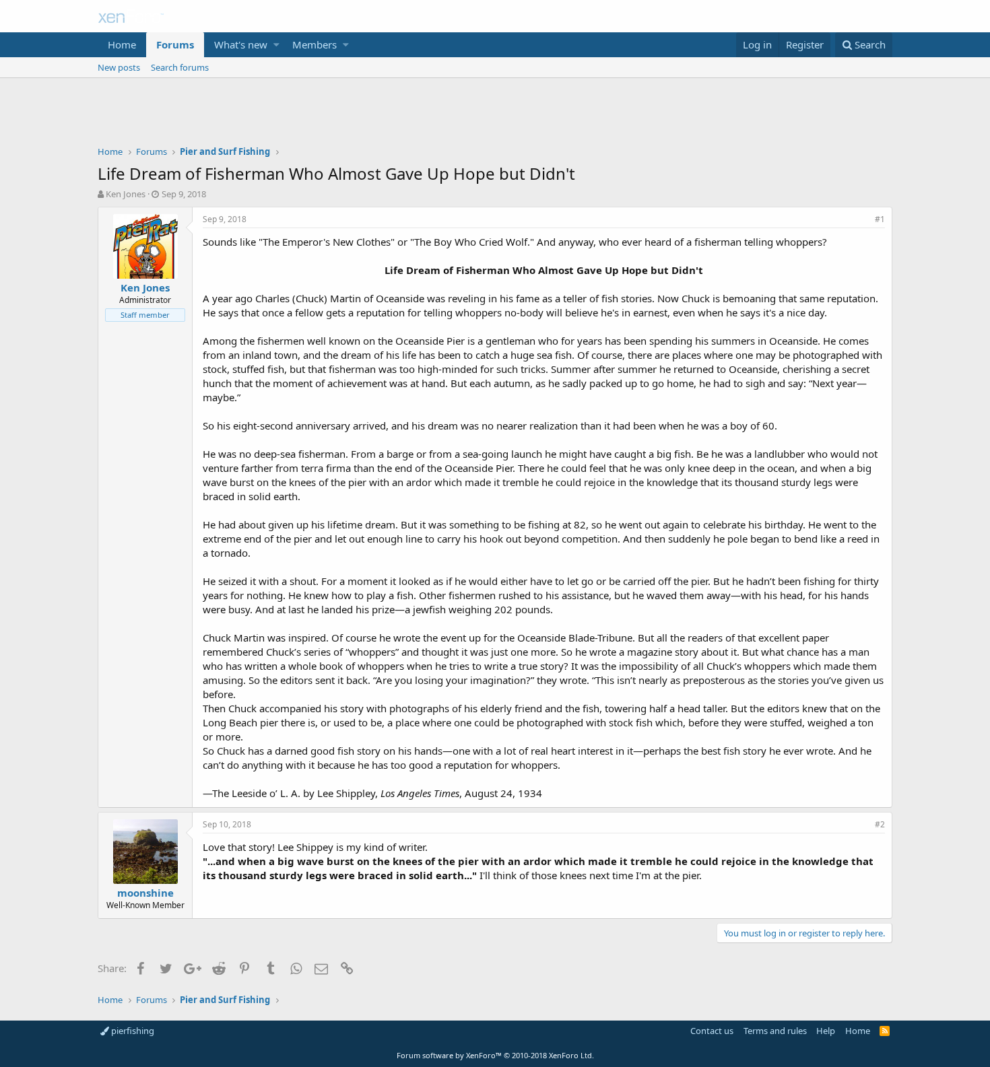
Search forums (180, 67)
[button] (276, 44)
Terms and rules (775, 1031)
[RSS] (884, 1030)
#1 (880, 219)
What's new (240, 44)
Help (825, 1031)
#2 (880, 824)
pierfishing (131, 1031)
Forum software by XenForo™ (495, 1055)
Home (122, 44)
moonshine (145, 892)
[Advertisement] (495, 115)
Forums (175, 44)
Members (314, 44)
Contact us (711, 1031)
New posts (119, 67)
